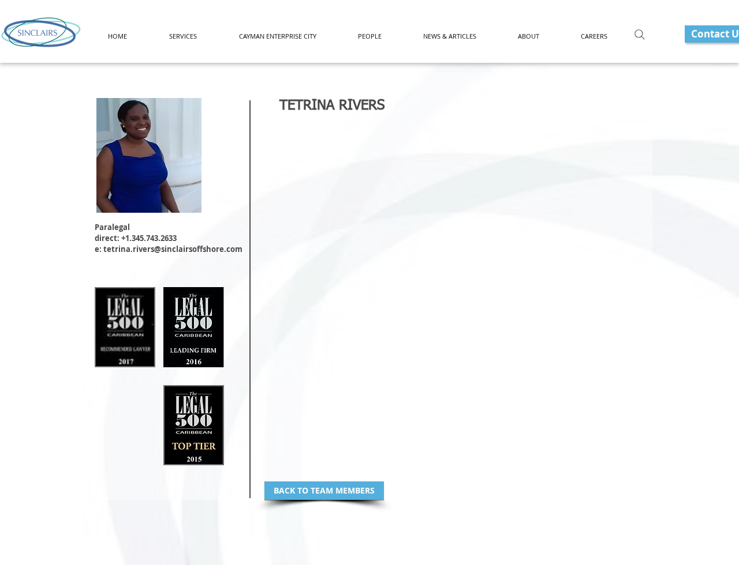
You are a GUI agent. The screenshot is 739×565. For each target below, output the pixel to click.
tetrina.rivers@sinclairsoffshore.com (172, 249)
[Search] (640, 34)
